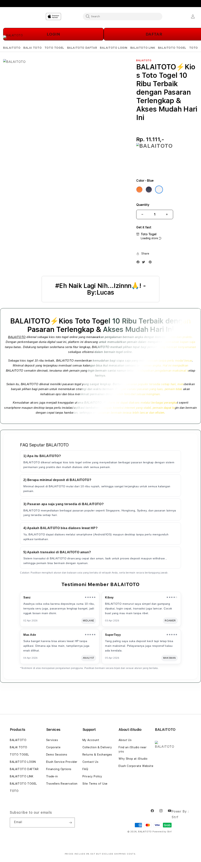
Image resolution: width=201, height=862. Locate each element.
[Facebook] (139, 263)
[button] (11, 47)
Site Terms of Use (95, 783)
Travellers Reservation (62, 783)
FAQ (85, 769)
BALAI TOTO (18, 747)
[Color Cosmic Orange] (139, 189)
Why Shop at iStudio (133, 758)
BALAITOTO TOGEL (23, 783)
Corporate (53, 747)
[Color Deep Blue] (149, 189)
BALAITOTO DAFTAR (24, 769)
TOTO (14, 790)
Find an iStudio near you (132, 749)
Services (52, 740)
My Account (90, 740)
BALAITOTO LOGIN (23, 761)
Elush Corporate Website (136, 766)
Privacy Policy (92, 776)
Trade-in (52, 776)
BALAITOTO (17, 337)
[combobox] (122, 16)
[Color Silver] (159, 189)
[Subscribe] (70, 822)
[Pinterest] (151, 263)
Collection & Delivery (97, 747)
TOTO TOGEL (19, 754)
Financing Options (58, 769)
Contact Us (90, 761)
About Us (125, 740)
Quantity (142, 205)
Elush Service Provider (61, 761)
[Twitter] (144, 263)
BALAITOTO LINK (21, 776)
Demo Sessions (56, 754)
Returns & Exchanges (97, 754)
